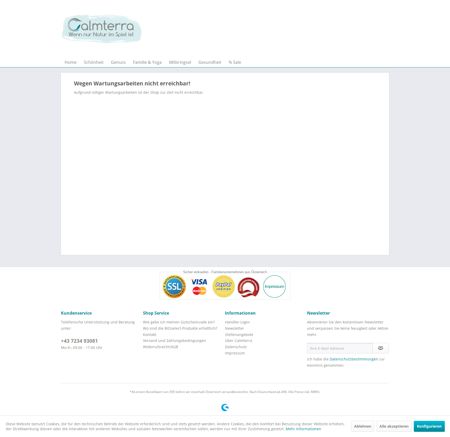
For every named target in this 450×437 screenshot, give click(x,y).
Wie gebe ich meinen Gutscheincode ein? (179, 322)
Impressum (235, 353)
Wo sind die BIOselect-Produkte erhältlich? (180, 328)
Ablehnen (362, 426)
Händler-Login (237, 322)
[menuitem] (70, 62)
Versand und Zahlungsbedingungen (174, 340)
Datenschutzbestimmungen (354, 359)
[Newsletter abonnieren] (380, 348)
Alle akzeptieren (394, 426)
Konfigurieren (429, 426)
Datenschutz (236, 346)
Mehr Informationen (303, 428)
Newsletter (234, 328)
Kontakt (149, 334)
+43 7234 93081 (79, 341)
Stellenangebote (239, 334)
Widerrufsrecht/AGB (160, 346)
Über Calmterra (238, 340)
